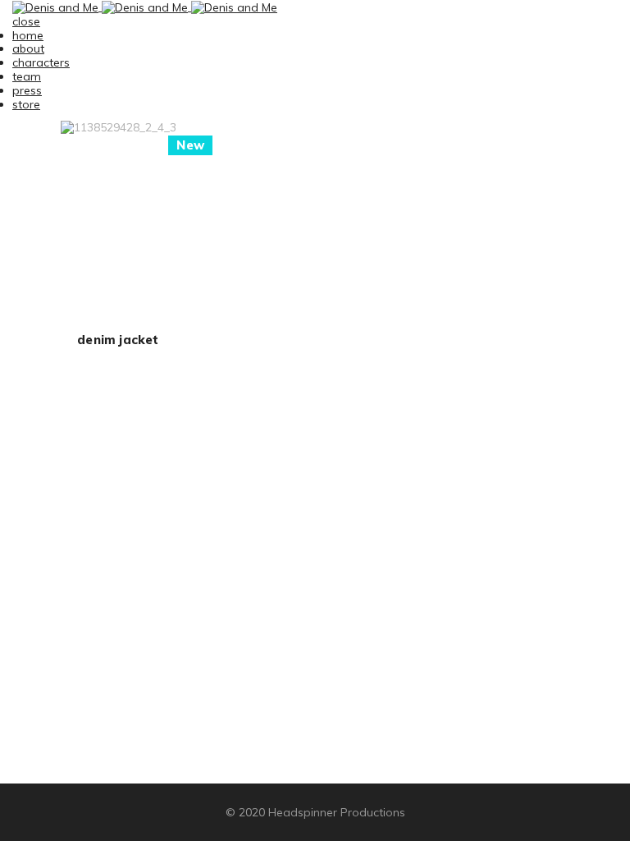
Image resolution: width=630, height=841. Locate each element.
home (27, 35)
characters (41, 62)
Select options (118, 201)
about (28, 48)
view (118, 236)
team (26, 76)
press (27, 90)
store (26, 104)
